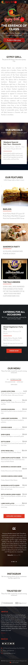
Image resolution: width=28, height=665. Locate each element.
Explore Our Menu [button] (14, 516)
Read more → (4, 633)
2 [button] (13, 561)
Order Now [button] (14, 351)
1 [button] (11, 561)
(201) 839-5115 (15, 40)
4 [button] (16, 561)
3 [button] (14, 561)
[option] (14, 541)
